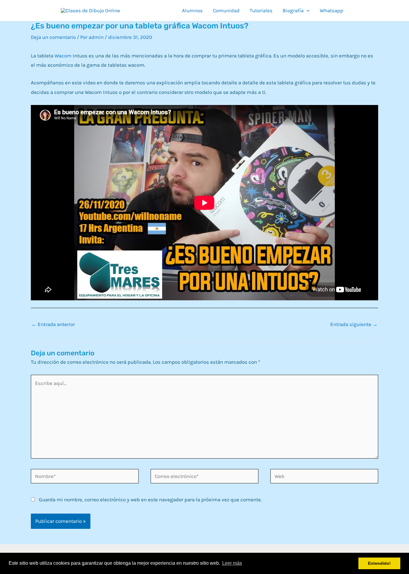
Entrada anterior (53, 324)
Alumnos (192, 10)
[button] (307, 10)
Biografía (293, 10)
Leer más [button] (232, 563)
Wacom (63, 56)
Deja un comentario (53, 37)
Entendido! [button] (379, 563)
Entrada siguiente (354, 324)
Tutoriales (261, 10)
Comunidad (226, 10)
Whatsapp (331, 10)
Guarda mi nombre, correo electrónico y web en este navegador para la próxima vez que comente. (150, 500)
